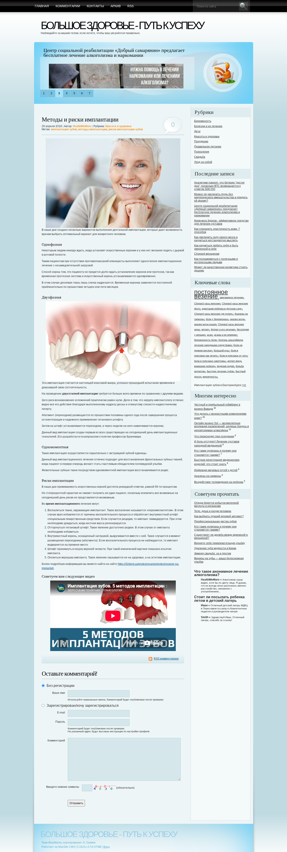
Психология (201, 151)
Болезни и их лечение (208, 126)
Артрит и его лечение (223, 329)
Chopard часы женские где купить (213, 313)
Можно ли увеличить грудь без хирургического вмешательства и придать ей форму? (221, 197)
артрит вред (234, 361)
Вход (106, 846)
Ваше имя (58, 692)
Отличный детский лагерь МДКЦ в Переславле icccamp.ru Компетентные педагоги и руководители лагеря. (224, 608)
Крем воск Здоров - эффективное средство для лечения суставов (221, 222)
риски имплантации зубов (126, 129)
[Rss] (223, 73)
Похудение (201, 141)
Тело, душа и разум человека (212, 511)
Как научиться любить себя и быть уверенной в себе (216, 247)
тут (244, 385)
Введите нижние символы (62, 786)
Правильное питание (207, 146)
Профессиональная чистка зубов (215, 521)
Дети (197, 131)
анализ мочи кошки (205, 324)
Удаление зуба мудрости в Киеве (215, 548)
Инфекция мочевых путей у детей (215, 470)
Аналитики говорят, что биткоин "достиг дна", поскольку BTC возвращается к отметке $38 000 (219, 186)
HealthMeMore (82, 126)
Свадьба (199, 156)
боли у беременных (217, 319)
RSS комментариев (166, 658)
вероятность (210, 376)
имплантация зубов (64, 129)
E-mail (61, 712)
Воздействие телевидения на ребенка (218, 482)
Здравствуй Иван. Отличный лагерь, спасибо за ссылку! (222, 618)
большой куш (221, 350)
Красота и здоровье (118, 126)
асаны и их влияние (225, 334)
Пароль (60, 721)
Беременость (202, 121)
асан (209, 334)
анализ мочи (237, 319)
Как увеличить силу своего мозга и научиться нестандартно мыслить (216, 239)
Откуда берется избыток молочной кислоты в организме (216, 504)
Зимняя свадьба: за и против (212, 553)
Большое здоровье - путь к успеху (122, 25)
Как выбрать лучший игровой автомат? (219, 516)
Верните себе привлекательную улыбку (219, 543)
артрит (205, 329)
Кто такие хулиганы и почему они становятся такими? (215, 528)
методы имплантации (92, 129)
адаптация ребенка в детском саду (222, 308)
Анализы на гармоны (207, 476)
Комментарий (56, 740)
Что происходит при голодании (214, 436)
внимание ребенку (204, 366)
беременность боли (205, 340)
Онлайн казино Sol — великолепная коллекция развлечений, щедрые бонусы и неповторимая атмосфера (221, 427)
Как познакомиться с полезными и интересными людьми (216, 260)
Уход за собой (203, 162)
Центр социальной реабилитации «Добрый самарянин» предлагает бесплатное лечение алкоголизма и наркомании (114, 53)
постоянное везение (211, 294)
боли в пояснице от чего (233, 355)
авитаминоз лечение (231, 297)
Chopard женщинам (206, 253)
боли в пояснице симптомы (210, 361)
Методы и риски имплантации (80, 119)
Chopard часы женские (207, 303)
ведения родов (225, 366)
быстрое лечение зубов (220, 371)
